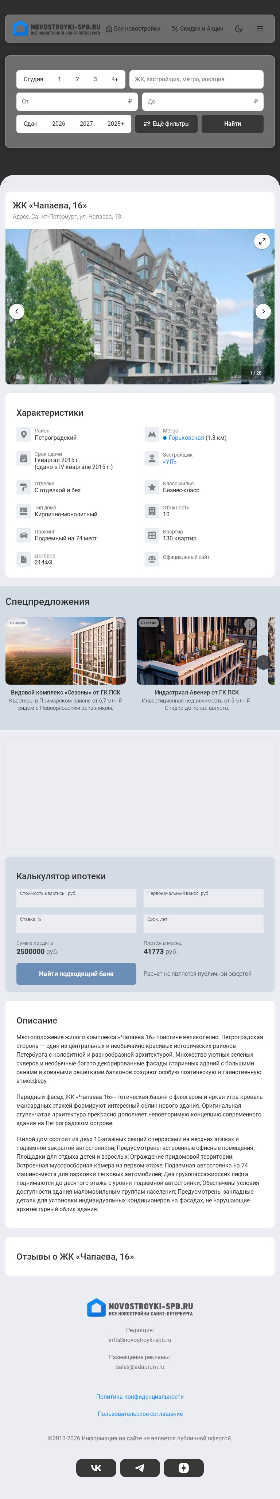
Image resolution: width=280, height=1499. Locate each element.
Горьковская (186, 437)
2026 (58, 123)
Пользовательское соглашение (140, 1413)
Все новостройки (137, 28)
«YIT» (170, 461)
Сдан (31, 123)
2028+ (116, 123)
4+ (115, 79)
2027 (86, 123)
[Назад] (16, 311)
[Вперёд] (263, 311)
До (151, 101)
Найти (232, 123)
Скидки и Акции (201, 28)
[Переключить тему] (237, 29)
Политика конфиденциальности (140, 1396)
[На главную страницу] (56, 33)
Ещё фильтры (171, 123)
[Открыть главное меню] (258, 29)
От (25, 101)
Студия (33, 79)
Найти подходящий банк (76, 974)
